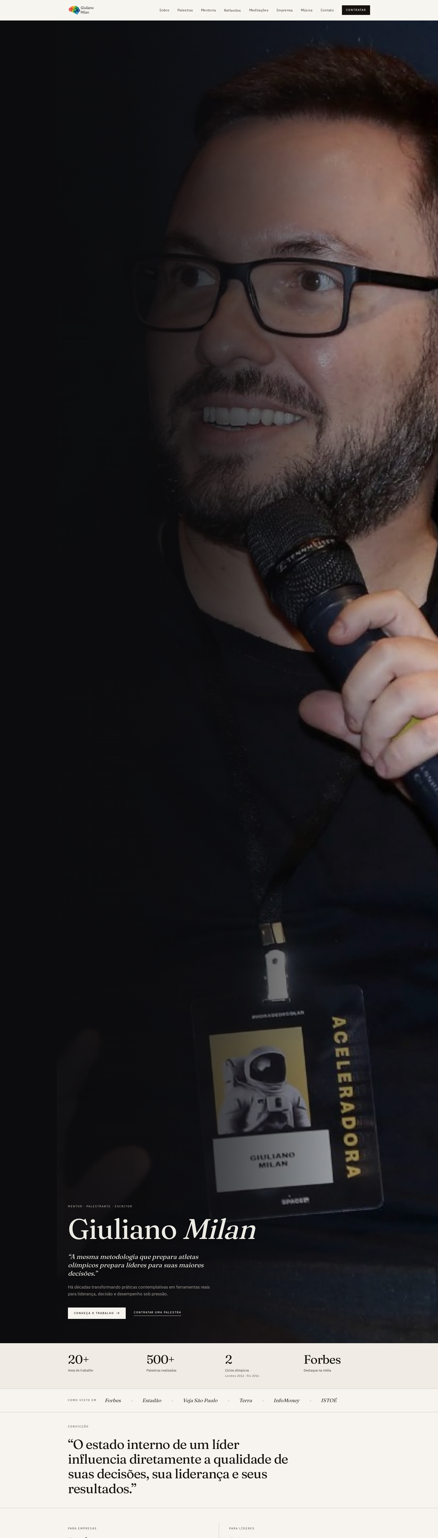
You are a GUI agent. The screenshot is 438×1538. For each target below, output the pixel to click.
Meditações (258, 10)
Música (307, 10)
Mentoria (208, 10)
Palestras (185, 10)
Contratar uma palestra (157, 1312)
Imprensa (285, 10)
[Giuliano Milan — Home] (81, 10)
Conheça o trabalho (94, 1313)
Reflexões (232, 10)
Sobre (164, 10)
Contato (327, 10)
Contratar (356, 10)
